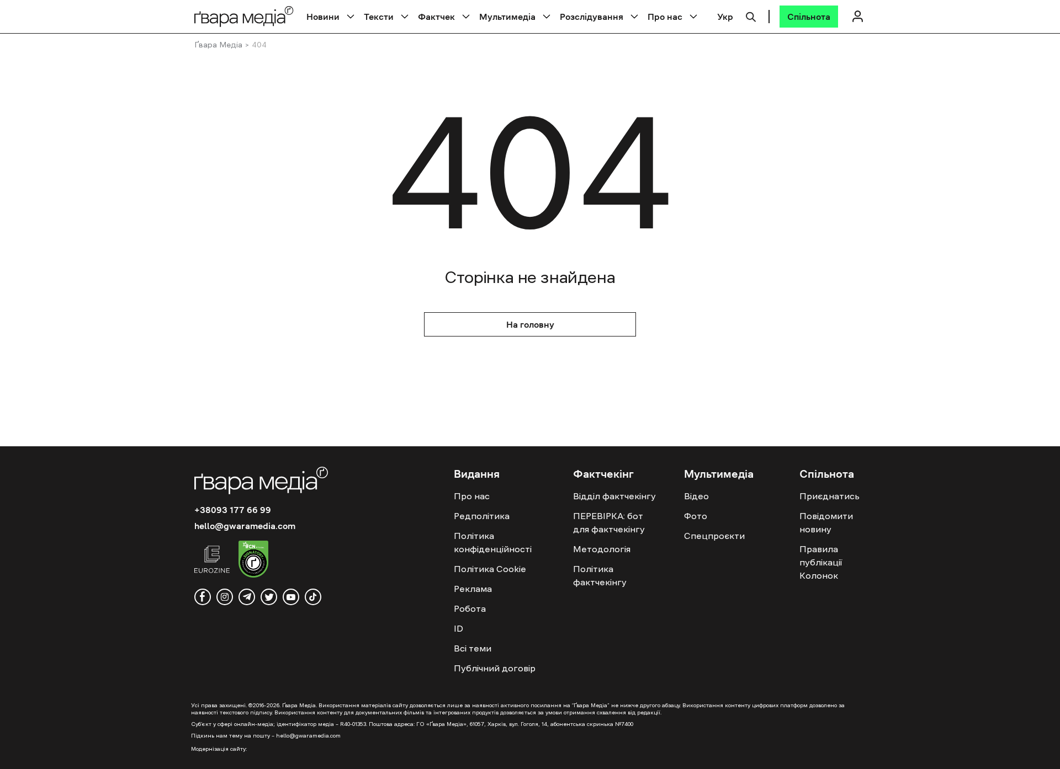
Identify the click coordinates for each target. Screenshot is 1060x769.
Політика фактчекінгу (600, 575)
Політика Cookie (490, 568)
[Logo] (244, 16)
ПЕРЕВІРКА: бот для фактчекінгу (609, 522)
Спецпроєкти (714, 535)
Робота (470, 608)
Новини (323, 16)
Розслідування (591, 16)
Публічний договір (495, 668)
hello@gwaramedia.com (244, 525)
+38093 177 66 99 (232, 509)
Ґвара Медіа (218, 45)
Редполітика (482, 515)
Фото (695, 515)
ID (458, 628)
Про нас (665, 16)
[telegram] (247, 597)
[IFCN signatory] (253, 560)
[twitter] (269, 597)
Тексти (379, 16)
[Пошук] (750, 15)
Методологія (601, 548)
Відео (696, 496)
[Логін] (857, 16)
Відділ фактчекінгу (614, 496)
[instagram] (224, 597)
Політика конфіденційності (493, 542)
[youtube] (291, 597)
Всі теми (472, 648)
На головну (530, 324)
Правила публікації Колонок (820, 562)
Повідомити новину (826, 522)
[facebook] (202, 597)
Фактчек (436, 16)
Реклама (473, 588)
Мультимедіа (507, 16)
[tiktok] (313, 597)
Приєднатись (829, 496)
